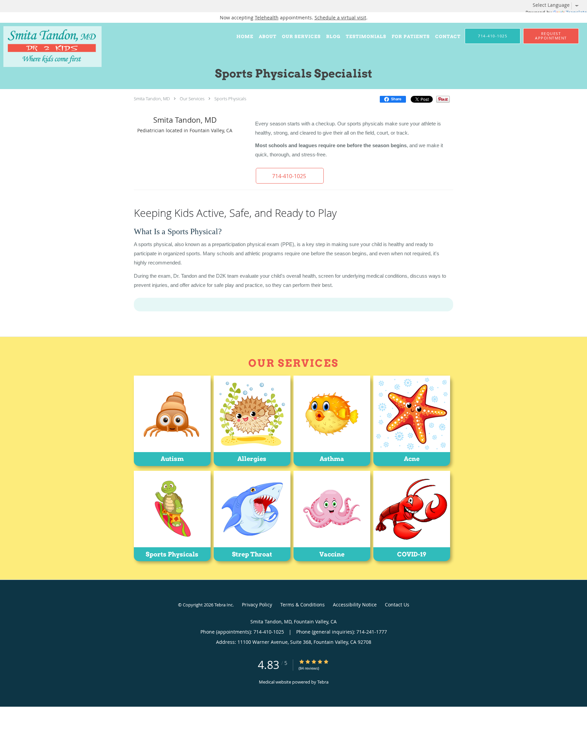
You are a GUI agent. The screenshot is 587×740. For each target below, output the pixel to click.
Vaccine (331, 554)
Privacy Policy (257, 604)
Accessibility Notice (355, 604)
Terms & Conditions (302, 604)
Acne (412, 458)
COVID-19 (411, 554)
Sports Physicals (230, 99)
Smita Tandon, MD (152, 99)
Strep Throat (252, 554)
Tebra (322, 682)
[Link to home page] (51, 46)
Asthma (332, 458)
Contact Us (397, 604)
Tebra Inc (223, 605)
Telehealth (267, 17)
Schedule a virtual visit (340, 17)
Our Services (192, 99)
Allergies (251, 458)
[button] (551, 36)
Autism (172, 458)
